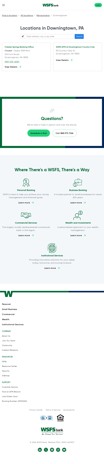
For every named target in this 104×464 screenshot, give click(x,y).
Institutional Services (13, 324)
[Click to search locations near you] (22, 36)
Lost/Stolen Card (10, 396)
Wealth (5, 319)
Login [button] (98, 5)
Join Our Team (8, 341)
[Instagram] (58, 450)
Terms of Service (53, 410)
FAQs (4, 361)
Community (7, 345)
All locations (27, 15)
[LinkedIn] (40, 450)
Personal (6, 304)
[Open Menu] (4, 5)
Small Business (9, 309)
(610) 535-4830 (12, 61)
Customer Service (10, 387)
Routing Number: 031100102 (14, 401)
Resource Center (9, 366)
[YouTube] (64, 450)
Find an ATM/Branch (11, 392)
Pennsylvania (43, 15)
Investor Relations (10, 350)
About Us (6, 336)
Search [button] (79, 36)
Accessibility (69, 410)
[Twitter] (46, 450)
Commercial (8, 314)
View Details (11, 67)
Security (5, 371)
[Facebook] (52, 450)
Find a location (9, 15)
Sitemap (6, 376)
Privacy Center (36, 410)
